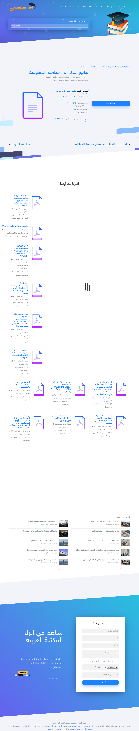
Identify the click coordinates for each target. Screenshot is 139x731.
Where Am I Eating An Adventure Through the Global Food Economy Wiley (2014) (61, 387)
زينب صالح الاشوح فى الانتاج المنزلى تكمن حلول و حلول (61, 418)
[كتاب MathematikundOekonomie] (37, 233)
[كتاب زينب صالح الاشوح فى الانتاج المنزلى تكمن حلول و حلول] (80, 423)
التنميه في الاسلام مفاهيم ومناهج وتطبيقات (22, 384)
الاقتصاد (84, 67)
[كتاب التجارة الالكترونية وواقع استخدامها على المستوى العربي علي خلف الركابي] (37, 203)
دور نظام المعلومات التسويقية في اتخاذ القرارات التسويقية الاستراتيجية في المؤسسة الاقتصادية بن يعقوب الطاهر (19, 422)
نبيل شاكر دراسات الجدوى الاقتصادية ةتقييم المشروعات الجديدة (20, 354)
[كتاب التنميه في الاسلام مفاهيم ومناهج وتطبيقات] (39, 389)
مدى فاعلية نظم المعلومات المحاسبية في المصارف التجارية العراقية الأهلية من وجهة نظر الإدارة (20, 320)
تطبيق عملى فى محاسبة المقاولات (59, 72)
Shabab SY (40, 663)
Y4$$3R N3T (72, 103)
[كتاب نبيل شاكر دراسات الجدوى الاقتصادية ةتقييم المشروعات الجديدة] (37, 357)
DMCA (50, 729)
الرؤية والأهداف (86, 729)
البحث (71, 7)
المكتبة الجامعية (95, 67)
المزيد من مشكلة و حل (123, 569)
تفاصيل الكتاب (81, 7)
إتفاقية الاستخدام (60, 729)
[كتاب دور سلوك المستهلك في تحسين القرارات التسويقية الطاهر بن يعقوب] (121, 423)
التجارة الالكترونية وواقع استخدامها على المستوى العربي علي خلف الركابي (21, 200)
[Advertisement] (111, 85)
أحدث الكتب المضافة (95, 7)
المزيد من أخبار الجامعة (61, 569)
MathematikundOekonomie (15, 226)
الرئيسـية (63, 7)
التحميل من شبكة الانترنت (109, 661)
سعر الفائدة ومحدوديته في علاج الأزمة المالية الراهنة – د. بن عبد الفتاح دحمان (19, 288)
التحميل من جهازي (91, 661)
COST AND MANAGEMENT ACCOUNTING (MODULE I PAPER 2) (20, 251)
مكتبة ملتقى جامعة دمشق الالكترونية (115, 67)
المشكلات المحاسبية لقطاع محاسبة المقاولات (100, 145)
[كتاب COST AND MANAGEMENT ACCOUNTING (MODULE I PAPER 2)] (37, 253)
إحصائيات (109, 7)
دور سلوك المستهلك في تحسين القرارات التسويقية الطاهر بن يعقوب (103, 419)
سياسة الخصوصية (73, 729)
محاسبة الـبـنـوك (21, 145)
